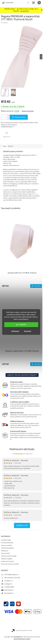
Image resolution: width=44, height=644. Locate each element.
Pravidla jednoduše (7, 543)
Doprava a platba (6, 545)
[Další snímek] (41, 56)
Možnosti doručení (28, 111)
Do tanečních (25, 11)
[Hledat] (28, 3)
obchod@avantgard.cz (11, 575)
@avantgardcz (9, 590)
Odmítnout (15, 331)
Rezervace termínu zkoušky (10, 564)
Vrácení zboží (5, 553)
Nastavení (27, 331)
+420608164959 (9, 587)
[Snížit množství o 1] (9, 118)
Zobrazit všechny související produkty (22, 375)
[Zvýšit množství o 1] (9, 116)
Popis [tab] (5, 146)
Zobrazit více (22, 525)
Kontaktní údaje (6, 540)
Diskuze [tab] (10, 146)
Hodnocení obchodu (22, 449)
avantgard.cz (8, 581)
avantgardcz (8, 584)
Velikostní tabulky (6, 559)
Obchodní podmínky (7, 548)
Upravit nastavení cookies (22, 639)
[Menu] (39, 3)
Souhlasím (22, 324)
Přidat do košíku (20, 117)
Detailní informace (7, 127)
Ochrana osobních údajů (8, 556)
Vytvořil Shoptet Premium (24, 630)
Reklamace (4, 551)
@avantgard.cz (9, 593)
